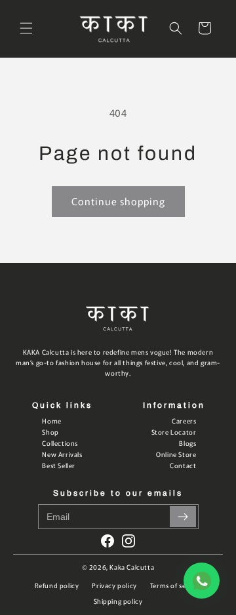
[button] (26, 28)
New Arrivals (62, 454)
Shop (50, 432)
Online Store (176, 454)
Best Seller (58, 465)
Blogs (187, 443)
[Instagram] (128, 540)
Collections (60, 443)
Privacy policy (114, 585)
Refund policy (57, 585)
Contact (183, 465)
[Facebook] (107, 540)
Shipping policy (118, 601)
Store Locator (174, 432)
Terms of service (176, 585)
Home (51, 421)
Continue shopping (118, 201)
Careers (184, 421)
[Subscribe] (183, 516)
